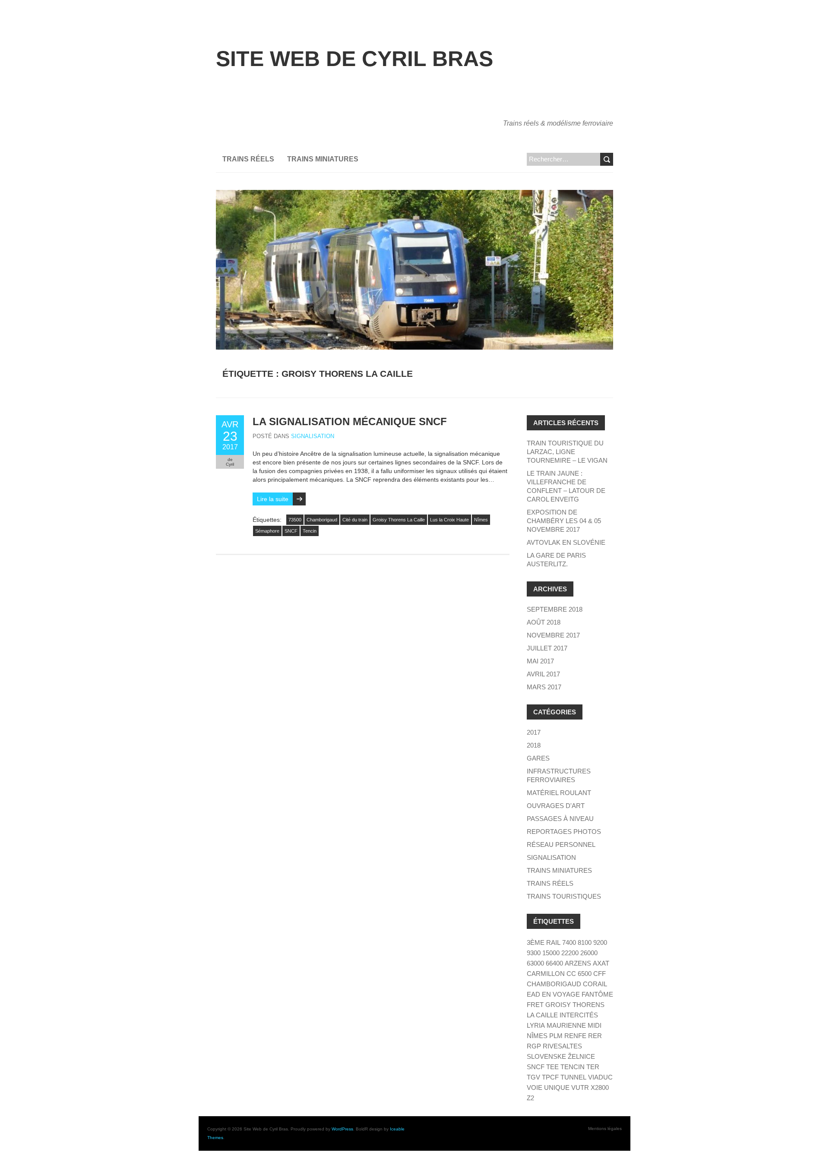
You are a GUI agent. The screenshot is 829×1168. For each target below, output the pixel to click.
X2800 (600, 1087)
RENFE (575, 1035)
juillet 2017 (547, 648)
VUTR (580, 1087)
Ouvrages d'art (556, 805)
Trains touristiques (564, 896)
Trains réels (248, 159)
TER (592, 1066)
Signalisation (312, 436)
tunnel (573, 1077)
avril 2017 (543, 674)
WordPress (342, 1129)
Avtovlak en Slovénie (566, 542)
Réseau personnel (561, 844)
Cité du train (354, 519)
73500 (294, 519)
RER (595, 1035)
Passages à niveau (560, 818)
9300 (534, 952)
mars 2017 (544, 687)
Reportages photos (564, 831)
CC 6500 (579, 973)
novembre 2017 (553, 635)
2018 (534, 745)
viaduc (600, 1077)
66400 (554, 963)
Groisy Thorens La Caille (399, 519)
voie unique (548, 1087)
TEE (552, 1066)
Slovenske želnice (561, 1056)
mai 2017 (540, 661)
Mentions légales (605, 1128)
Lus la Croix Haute (449, 519)
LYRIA (536, 1025)
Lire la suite (272, 499)
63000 (535, 963)
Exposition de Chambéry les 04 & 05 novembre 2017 (564, 520)
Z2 (530, 1098)
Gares (538, 758)
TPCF (550, 1077)
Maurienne (566, 1025)
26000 (589, 952)
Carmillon (546, 973)
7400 (569, 942)
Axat (601, 963)
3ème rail (543, 942)
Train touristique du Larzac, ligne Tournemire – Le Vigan (567, 451)
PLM (556, 1035)
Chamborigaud (322, 519)
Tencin (309, 530)
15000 (551, 952)
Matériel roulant (559, 792)
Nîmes (481, 519)
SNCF (291, 530)
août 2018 (543, 622)
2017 (534, 732)
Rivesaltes (562, 1046)
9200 (600, 942)
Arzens (578, 963)
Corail (595, 984)
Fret (535, 1004)
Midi (594, 1025)
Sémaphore (267, 530)
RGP (534, 1046)
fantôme (597, 994)
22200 (570, 952)
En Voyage (561, 994)
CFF (599, 973)
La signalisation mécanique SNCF (350, 421)
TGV (533, 1077)
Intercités (579, 1015)
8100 (585, 942)
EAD (533, 994)
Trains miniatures (322, 159)
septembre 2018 (554, 609)
